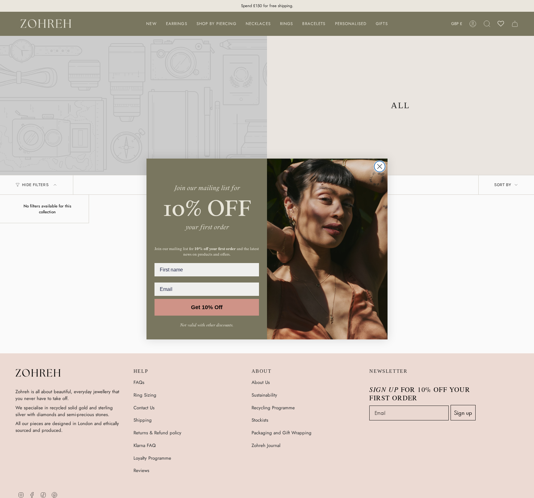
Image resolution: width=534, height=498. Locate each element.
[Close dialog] (379, 166)
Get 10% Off (206, 307)
